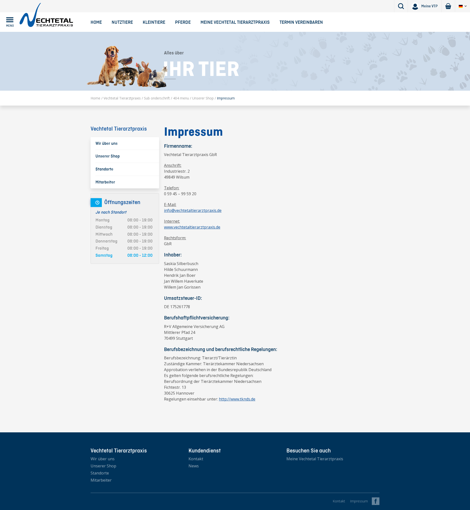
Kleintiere (154, 22)
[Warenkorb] (448, 6)
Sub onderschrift (157, 98)
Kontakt (195, 458)
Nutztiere (122, 22)
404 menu (181, 98)
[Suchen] (401, 6)
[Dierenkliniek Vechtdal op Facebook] (376, 501)
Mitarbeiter (101, 480)
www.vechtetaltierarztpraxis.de (192, 227)
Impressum (359, 501)
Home (96, 22)
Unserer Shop (203, 98)
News (193, 466)
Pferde (183, 22)
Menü (10, 25)
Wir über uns (103, 458)
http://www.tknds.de (237, 399)
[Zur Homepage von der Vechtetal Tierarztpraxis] (46, 15)
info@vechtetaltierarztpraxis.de (193, 210)
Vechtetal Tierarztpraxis (122, 98)
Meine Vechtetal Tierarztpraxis (235, 22)
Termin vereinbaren (301, 22)
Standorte (100, 473)
